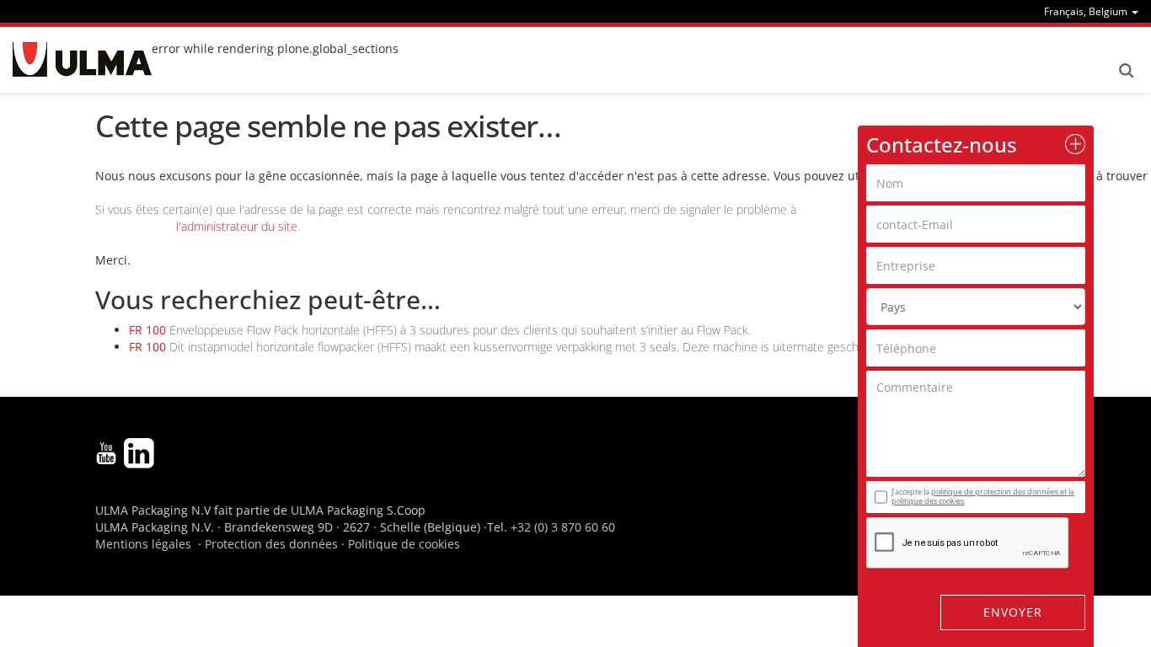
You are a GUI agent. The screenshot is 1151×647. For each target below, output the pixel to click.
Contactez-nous (941, 144)
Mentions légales (143, 544)
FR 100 (147, 330)
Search (1125, 70)
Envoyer (1012, 612)
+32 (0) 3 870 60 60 (563, 527)
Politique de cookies (404, 544)
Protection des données (271, 544)
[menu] (1091, 11)
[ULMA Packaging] (82, 59)
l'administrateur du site (236, 226)
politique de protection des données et (999, 491)
